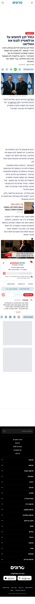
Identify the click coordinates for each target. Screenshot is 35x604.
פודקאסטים (17, 450)
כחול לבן (30, 99)
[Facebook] (6, 69)
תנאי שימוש (6, 587)
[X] (11, 69)
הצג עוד (18, 312)
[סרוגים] (17, 567)
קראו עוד (8, 254)
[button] (32, 239)
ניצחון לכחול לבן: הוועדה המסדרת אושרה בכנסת (13, 208)
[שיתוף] (2, 69)
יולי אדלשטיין (13, 102)
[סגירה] (3, 263)
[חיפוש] (3, 3)
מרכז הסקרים (17, 439)
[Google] (19, 69)
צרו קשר (20, 587)
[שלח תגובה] (3, 295)
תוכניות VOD (17, 446)
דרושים (17, 443)
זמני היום (14, 587)
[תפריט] (32, 3)
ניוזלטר (17, 453)
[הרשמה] (4, 273)
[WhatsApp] (15, 69)
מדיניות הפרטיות (20, 590)
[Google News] (19, 317)
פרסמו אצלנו (28, 587)
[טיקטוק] (14, 317)
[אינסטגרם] (10, 317)
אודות (11, 590)
